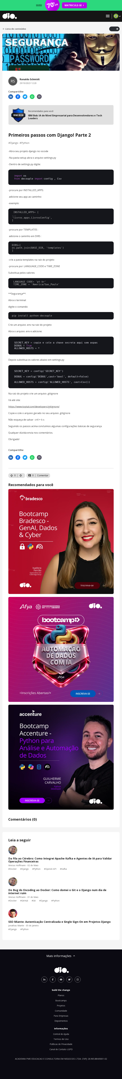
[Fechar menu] (107, 16)
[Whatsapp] (32, 96)
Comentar (42, 475)
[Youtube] (61, 979)
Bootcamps (61, 1000)
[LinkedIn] (10, 96)
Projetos (61, 1005)
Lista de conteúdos (15, 29)
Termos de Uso (61, 1039)
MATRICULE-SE (73, 5)
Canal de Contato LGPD (61, 1049)
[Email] (39, 96)
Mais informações (58, 956)
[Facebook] (17, 96)
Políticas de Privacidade (61, 1044)
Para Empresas (61, 1015)
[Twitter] (25, 96)
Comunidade (61, 1010)
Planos (61, 995)
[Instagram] (78, 979)
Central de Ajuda (61, 1034)
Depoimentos (61, 1020)
